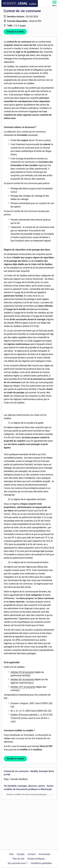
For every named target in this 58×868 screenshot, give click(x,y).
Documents (44, 854)
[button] (51, 794)
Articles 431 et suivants (22, 679)
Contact (31, 854)
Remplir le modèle (15, 31)
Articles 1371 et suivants (23, 687)
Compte (20, 854)
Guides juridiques (36, 858)
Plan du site (18, 858)
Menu (54, 5)
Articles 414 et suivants (22, 672)
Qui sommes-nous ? (17, 863)
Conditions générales (41, 863)
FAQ (11, 854)
